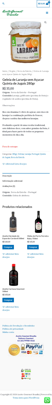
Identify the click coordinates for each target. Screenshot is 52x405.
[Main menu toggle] (47, 12)
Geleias (21, 154)
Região (12, 71)
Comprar (8, 247)
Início (4, 71)
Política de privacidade (13, 329)
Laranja (28, 154)
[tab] (26, 175)
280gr (14, 154)
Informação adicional (12, 181)
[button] (3, 3)
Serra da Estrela (24, 71)
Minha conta (8, 332)
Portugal (35, 154)
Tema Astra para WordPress (26, 397)
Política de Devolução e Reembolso (18, 325)
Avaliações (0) (8, 186)
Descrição (7, 176)
